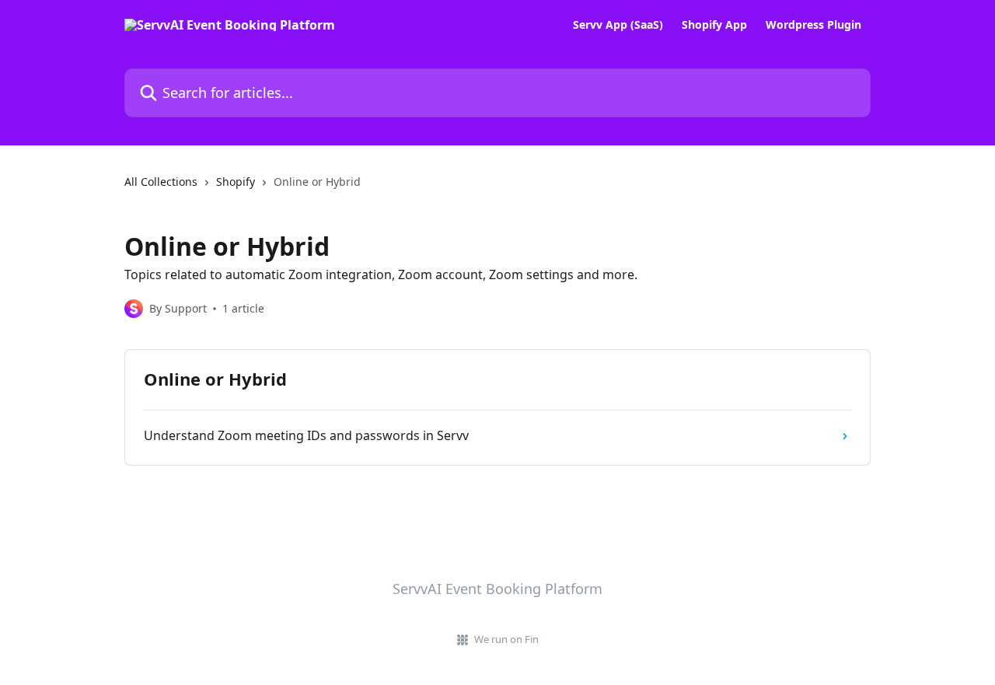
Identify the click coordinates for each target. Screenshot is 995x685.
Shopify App (714, 24)
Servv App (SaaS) (618, 24)
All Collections (160, 181)
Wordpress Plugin (813, 24)
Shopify (235, 181)
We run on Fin (506, 639)
